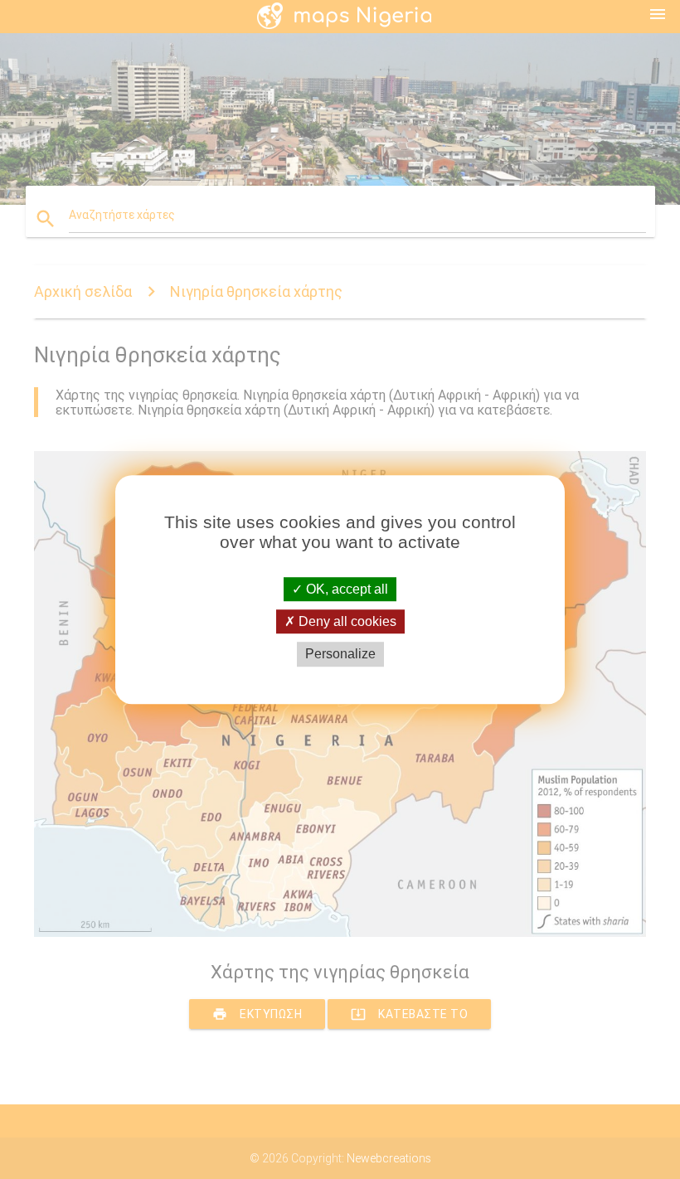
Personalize (340, 655)
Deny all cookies (345, 621)
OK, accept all (345, 589)
